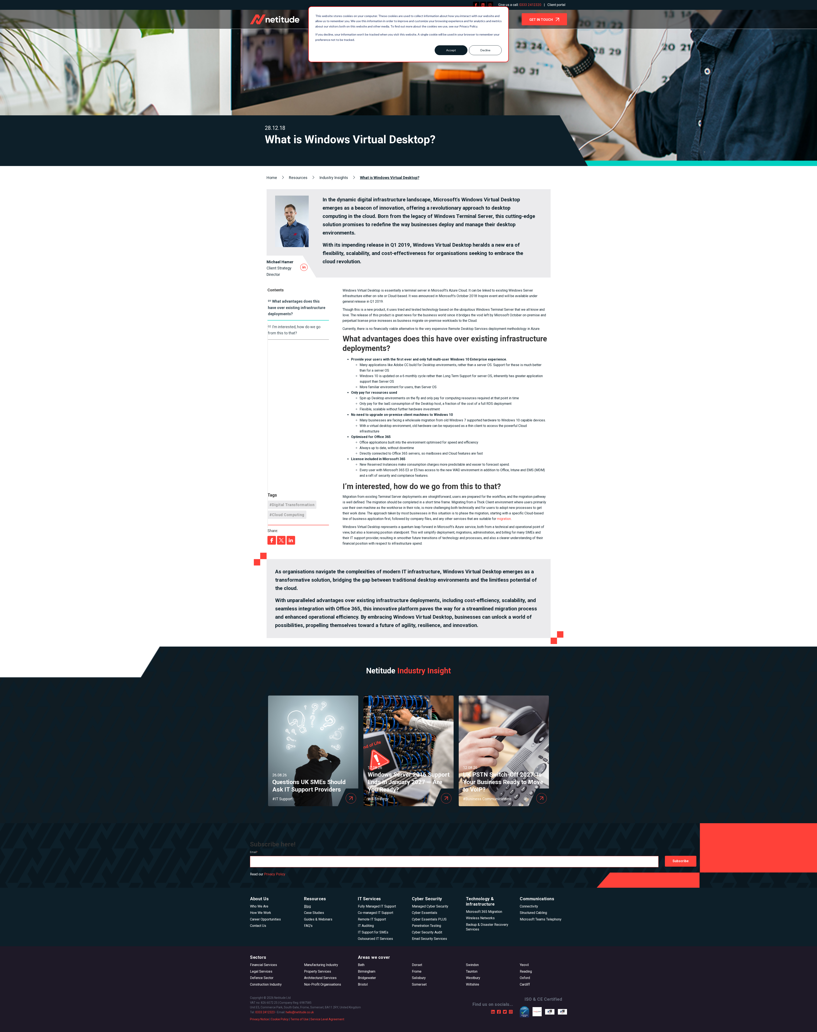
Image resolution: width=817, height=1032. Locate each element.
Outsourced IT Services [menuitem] (375, 939)
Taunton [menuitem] (471, 971)
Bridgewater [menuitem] (367, 978)
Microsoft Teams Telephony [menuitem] (540, 919)
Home (272, 177)
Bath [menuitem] (361, 965)
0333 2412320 (530, 5)
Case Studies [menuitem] (314, 913)
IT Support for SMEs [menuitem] (373, 932)
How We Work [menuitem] (260, 913)
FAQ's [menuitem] (308, 926)
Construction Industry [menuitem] (266, 984)
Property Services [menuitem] (317, 971)
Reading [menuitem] (526, 971)
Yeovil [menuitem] (524, 965)
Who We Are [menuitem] (259, 906)
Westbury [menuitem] (473, 978)
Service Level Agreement (327, 1019)
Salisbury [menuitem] (419, 978)
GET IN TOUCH (541, 20)
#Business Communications (487, 799)
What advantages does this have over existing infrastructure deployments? (296, 307)
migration (504, 519)
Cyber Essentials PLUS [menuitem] (429, 919)
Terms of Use (299, 1019)
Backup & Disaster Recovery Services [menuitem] (487, 927)
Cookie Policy (280, 1019)
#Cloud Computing (286, 514)
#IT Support (282, 799)
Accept (451, 50)
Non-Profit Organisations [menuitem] (322, 984)
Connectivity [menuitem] (529, 906)
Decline (485, 50)
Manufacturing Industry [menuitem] (321, 965)
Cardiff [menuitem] (525, 984)
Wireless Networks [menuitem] (480, 918)
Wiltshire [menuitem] (472, 984)
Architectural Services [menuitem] (320, 978)
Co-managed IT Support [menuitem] (375, 913)
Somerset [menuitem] (419, 984)
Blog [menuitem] (307, 906)
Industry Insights (333, 177)
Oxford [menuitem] (525, 978)
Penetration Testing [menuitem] (426, 926)
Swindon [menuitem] (472, 965)
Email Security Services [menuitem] (429, 939)
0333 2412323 (265, 1012)
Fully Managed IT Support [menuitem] (377, 906)
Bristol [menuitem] (363, 984)
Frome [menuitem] (416, 971)
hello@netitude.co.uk (300, 1012)
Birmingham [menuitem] (366, 971)
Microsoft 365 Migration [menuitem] (484, 912)
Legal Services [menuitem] (261, 971)
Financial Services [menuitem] (263, 965)
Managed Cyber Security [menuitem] (430, 906)
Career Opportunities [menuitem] (265, 919)
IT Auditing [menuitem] (366, 926)
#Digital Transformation (292, 504)
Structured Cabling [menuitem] (533, 913)
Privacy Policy (274, 874)
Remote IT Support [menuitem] (372, 919)
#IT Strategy (378, 799)
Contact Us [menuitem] (258, 926)
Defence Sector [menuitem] (261, 978)
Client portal (556, 5)
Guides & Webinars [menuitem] (318, 919)
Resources (298, 177)
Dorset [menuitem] (417, 965)
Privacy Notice (259, 1019)
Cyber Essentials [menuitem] (424, 913)
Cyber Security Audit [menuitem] (427, 932)
